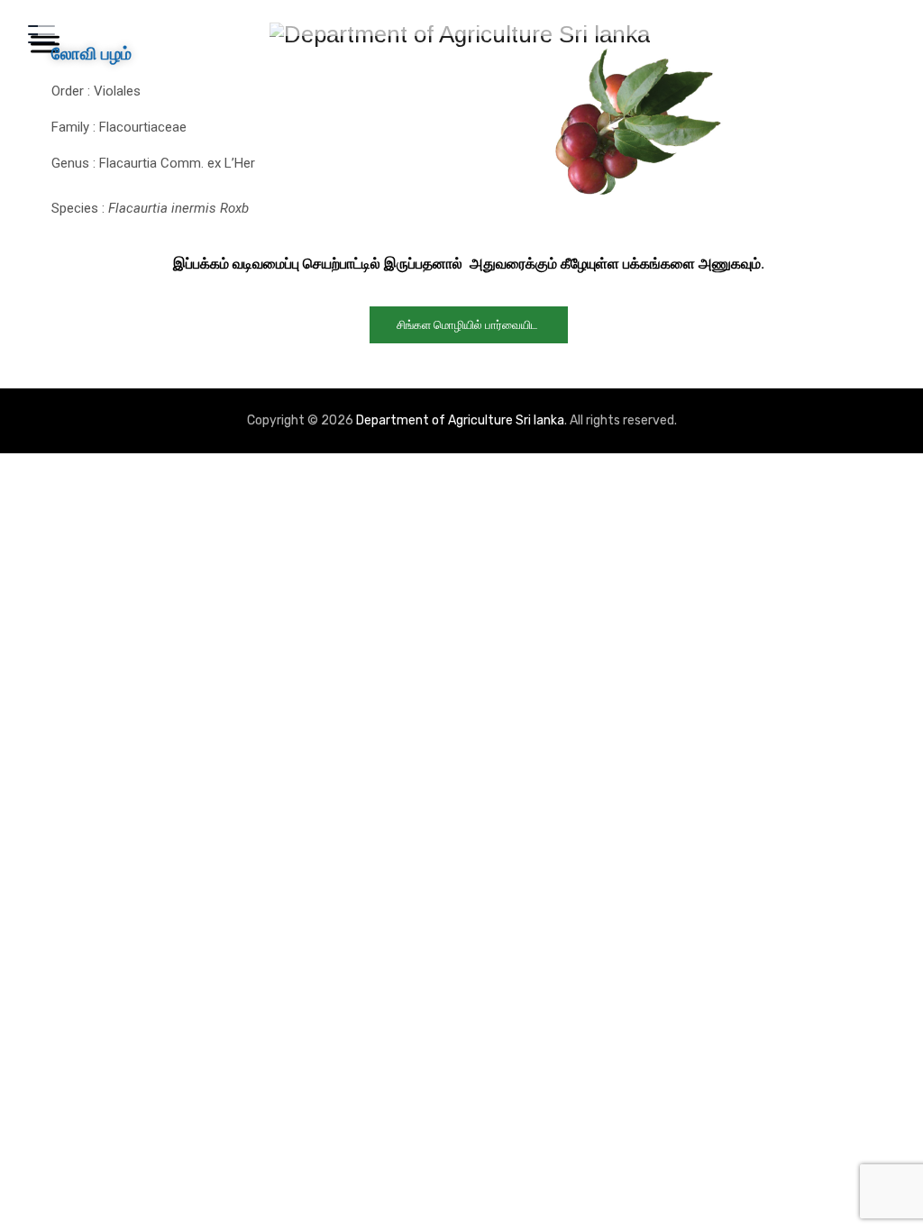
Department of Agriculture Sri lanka (460, 420)
